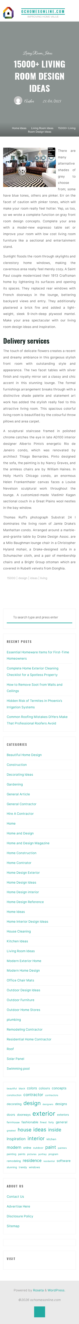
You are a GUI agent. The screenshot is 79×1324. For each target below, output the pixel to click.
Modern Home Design (23, 970)
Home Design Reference (25, 902)
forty (51, 1122)
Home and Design (20, 833)
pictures (31, 1154)
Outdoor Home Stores (23, 1010)
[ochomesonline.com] (8, 12)
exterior (43, 1113)
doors (11, 1115)
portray (42, 1154)
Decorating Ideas (20, 774)
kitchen (51, 1139)
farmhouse (13, 1122)
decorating (14, 1104)
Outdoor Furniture (20, 1000)
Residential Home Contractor (29, 1039)
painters (62, 1147)
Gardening (15, 784)
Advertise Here (18, 1206)
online (27, 1147)
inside (54, 1129)
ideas (33, 578)
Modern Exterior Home (24, 961)
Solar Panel (15, 1059)
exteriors (63, 1114)
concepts (59, 1088)
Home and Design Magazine (28, 843)
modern (14, 1147)
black (22, 1088)
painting (11, 1154)
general (61, 1122)
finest (43, 1122)
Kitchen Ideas (17, 941)
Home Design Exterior (23, 873)
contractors (51, 1095)
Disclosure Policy (20, 1216)
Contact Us (15, 1197)
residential (49, 1161)
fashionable (29, 1122)
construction (14, 1095)
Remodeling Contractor (25, 1029)
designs (61, 1104)
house (24, 1130)
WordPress (56, 1290)
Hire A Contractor (20, 814)
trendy (23, 1167)
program (53, 1154)
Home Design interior (23, 892)
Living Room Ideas (37, 53)
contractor (33, 1094)
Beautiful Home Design (24, 755)
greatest (11, 1130)
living (43, 578)
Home (11, 823)
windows (34, 1167)
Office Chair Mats (20, 980)
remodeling (14, 1161)
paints (21, 1154)
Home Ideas (19, 128)
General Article (18, 794)
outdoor (38, 1147)
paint (50, 1147)
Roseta (38, 1290)
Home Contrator (19, 863)
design (22, 578)
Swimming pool (18, 1069)
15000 (11, 578)
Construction (17, 765)
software (64, 1161)
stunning (12, 1167)
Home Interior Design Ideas (27, 922)
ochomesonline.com (43, 11)
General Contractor (21, 804)
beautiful (12, 1088)
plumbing (14, 1020)
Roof (10, 1049)
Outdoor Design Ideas (23, 990)
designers (48, 1104)
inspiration (16, 1138)
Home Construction (21, 853)
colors (32, 1088)
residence (32, 1160)
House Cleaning (19, 931)
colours (44, 1088)
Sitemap (13, 1226)
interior (36, 1138)
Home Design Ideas (21, 882)
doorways (24, 1114)
